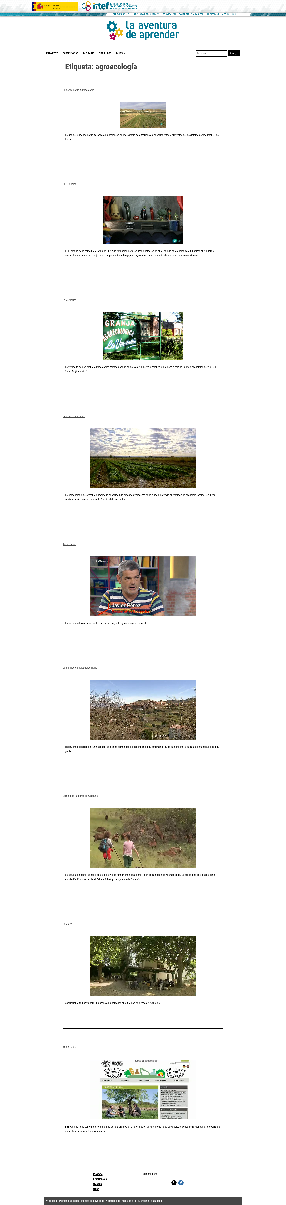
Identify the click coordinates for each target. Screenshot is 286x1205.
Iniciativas (213, 14)
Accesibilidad (113, 1200)
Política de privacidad (92, 1200)
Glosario (89, 53)
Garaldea (67, 924)
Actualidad (229, 14)
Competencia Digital (191, 14)
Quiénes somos (122, 14)
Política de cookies (69, 1200)
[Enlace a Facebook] (180, 1182)
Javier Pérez (69, 544)
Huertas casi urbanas (74, 416)
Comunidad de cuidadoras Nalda (80, 667)
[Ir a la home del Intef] (110, 6)
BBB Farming (69, 184)
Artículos (105, 53)
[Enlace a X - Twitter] (174, 1182)
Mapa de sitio (129, 1200)
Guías (119, 53)
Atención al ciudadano (150, 1200)
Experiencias (71, 53)
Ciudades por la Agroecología (78, 90)
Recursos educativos (146, 14)
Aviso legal (52, 1200)
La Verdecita (69, 300)
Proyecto (52, 53)
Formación (169, 14)
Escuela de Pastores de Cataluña (80, 795)
